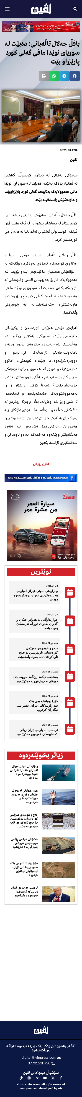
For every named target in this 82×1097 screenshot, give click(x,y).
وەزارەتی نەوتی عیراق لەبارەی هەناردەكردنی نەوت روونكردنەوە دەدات (36, 595)
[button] (7, 9)
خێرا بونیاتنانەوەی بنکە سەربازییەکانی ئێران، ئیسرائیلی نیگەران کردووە (37, 705)
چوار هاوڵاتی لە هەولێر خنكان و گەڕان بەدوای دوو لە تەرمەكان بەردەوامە (37, 624)
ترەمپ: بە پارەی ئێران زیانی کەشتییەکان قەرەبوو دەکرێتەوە (24, 892)
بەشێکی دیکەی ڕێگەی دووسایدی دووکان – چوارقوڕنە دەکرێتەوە (24, 843)
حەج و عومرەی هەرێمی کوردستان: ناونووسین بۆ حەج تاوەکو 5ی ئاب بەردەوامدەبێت (38, 652)
